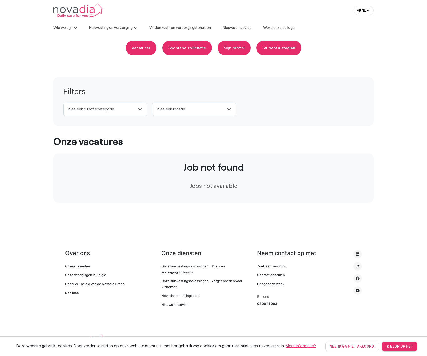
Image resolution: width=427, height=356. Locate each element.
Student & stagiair (279, 48)
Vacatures (141, 48)
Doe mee (72, 293)
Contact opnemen (271, 275)
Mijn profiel (234, 48)
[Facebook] (357, 278)
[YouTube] (357, 290)
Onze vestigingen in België (85, 275)
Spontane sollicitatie (187, 48)
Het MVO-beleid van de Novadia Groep (95, 284)
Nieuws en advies (174, 305)
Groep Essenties (78, 266)
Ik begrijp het (399, 346)
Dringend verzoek (270, 284)
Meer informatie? (301, 346)
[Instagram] (357, 266)
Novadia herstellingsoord (180, 296)
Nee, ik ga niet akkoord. (352, 346)
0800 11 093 (267, 304)
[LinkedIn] (357, 254)
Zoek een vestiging (271, 266)
